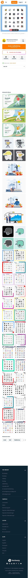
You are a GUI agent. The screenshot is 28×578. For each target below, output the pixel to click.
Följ (23, 41)
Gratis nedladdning (14, 46)
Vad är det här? (13, 63)
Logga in (21, 2)
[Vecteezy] (2, 2)
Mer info (5, 66)
